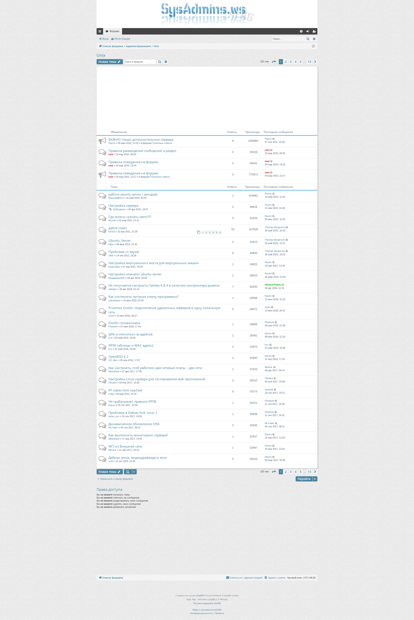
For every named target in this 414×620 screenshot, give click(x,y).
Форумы (114, 31)
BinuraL (269, 367)
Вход (105, 38)
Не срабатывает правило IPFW (132, 401)
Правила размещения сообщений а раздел (142, 150)
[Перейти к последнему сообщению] (273, 138)
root (110, 154)
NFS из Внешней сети (125, 446)
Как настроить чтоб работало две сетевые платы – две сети (155, 368)
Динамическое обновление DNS (134, 424)
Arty (194, 599)
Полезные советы (162, 143)
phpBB (199, 595)
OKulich (112, 382)
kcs (110, 337)
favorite (112, 220)
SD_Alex (113, 360)
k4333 (111, 231)
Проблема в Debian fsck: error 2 (132, 412)
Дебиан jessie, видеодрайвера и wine (137, 457)
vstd (110, 461)
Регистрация (122, 38)
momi (111, 315)
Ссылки (100, 32)
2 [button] (286, 62)
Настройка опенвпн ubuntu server (135, 274)
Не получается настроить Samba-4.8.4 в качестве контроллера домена (164, 285)
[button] (274, 61)
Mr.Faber (113, 427)
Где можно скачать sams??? (129, 217)
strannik (269, 389)
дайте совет (117, 228)
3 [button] (291, 62)
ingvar (111, 405)
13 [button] (309, 62)
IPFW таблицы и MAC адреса (130, 345)
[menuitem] (301, 31)
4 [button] (295, 62)
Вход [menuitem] (308, 32)
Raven (111, 143)
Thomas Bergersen (275, 227)
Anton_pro (113, 416)
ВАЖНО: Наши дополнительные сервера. (141, 139)
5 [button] (300, 62)
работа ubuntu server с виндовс (133, 194)
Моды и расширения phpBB (207, 610)
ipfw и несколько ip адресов (130, 334)
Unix (101, 55)
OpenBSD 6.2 (118, 356)
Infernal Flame (273, 284)
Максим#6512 (116, 198)
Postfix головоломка (124, 323)
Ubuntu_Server (119, 240)
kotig (110, 394)
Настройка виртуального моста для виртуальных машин (153, 263)
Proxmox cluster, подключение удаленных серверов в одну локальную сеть (164, 310)
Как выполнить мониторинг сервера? (138, 435)
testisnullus (114, 266)
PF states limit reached (125, 390)
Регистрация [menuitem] (315, 32)
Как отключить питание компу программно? (143, 296)
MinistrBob (113, 371)
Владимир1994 (116, 278)
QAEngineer (119, 209)
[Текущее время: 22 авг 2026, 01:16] (313, 46)
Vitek (111, 255)
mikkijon (112, 289)
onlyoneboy (114, 300)
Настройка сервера (123, 205)
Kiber (111, 244)
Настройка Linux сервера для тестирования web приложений (156, 379)
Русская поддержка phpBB (207, 603)
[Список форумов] (207, 14)
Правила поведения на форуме (133, 162)
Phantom (113, 326)
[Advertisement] (207, 96)
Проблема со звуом (123, 251)
